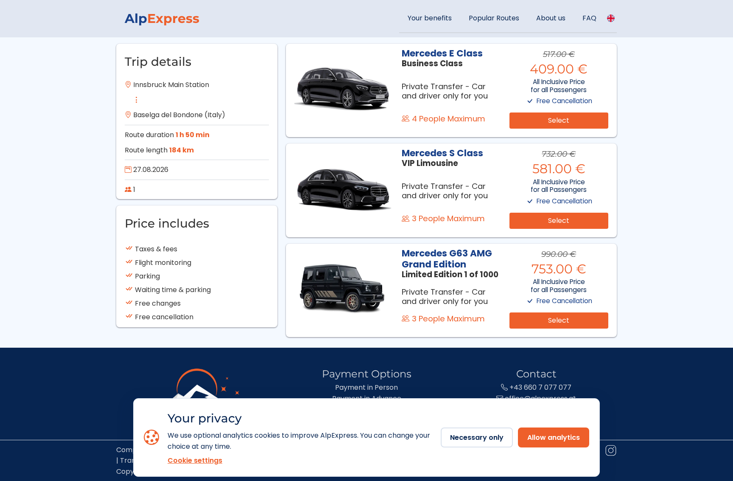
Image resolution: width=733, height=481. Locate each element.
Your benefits (430, 18)
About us (550, 18)
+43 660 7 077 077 (539, 387)
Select (558, 120)
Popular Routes (494, 18)
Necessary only (477, 437)
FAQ (589, 18)
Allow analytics (553, 437)
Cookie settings (195, 460)
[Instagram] (610, 452)
